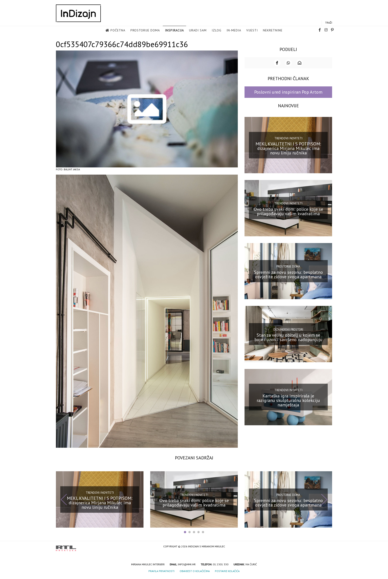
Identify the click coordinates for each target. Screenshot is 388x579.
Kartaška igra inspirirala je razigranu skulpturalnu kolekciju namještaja (288, 400)
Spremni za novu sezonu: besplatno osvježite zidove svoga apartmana (288, 274)
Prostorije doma (145, 30)
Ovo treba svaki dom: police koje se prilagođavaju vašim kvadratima (288, 211)
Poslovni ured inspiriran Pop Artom (288, 92)
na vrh (327, 546)
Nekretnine (272, 30)
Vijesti (252, 30)
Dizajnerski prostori (288, 329)
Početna (117, 30)
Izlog (216, 30)
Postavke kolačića (227, 571)
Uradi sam (198, 30)
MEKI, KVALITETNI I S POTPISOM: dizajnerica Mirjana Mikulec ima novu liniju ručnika (288, 148)
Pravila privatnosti (161, 571)
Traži (328, 22)
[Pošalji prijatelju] (299, 62)
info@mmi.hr (187, 564)
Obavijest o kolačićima (195, 571)
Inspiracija (174, 30)
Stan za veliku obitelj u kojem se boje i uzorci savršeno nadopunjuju (288, 337)
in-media (234, 30)
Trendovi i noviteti (288, 138)
